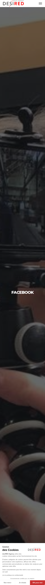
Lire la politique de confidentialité (12, 575)
